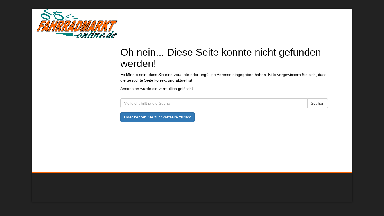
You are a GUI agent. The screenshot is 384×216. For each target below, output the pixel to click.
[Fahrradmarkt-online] (98, 23)
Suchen (317, 103)
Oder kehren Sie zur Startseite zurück (157, 117)
